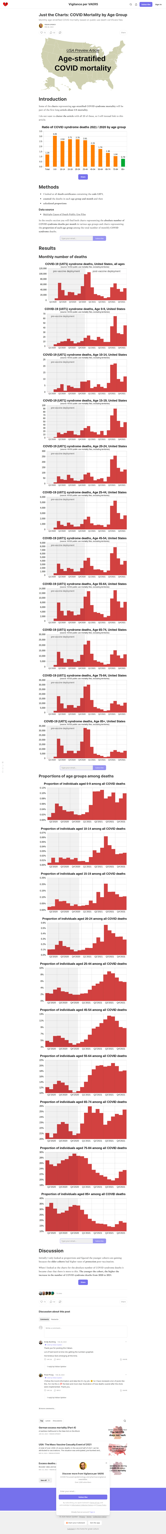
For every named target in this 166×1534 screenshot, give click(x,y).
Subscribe (145, 4)
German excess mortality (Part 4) (57, 1427)
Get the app (95, 1523)
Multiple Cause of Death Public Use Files (64, 214)
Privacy (82, 1517)
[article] (83, 1432)
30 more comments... (47, 1408)
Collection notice (99, 1517)
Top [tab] (41, 1421)
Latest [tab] (47, 1421)
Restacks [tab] (54, 1319)
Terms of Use (94, 1503)
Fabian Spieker (50, 24)
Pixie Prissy (49, 1374)
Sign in (158, 4)
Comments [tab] (44, 1319)
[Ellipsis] (126, 1342)
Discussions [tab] (57, 1421)
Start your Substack (76, 1523)
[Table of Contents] (2, 767)
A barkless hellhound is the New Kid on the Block (59, 1431)
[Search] (130, 4)
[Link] (35, 99)
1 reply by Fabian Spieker (56, 1366)
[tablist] (49, 1319)
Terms (89, 1517)
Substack (71, 1529)
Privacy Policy (101, 1505)
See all (44, 1480)
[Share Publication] (136, 4)
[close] (106, 1463)
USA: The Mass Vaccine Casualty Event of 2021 (65, 1444)
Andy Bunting (50, 1342)
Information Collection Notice (82, 1505)
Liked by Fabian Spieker (54, 1345)
